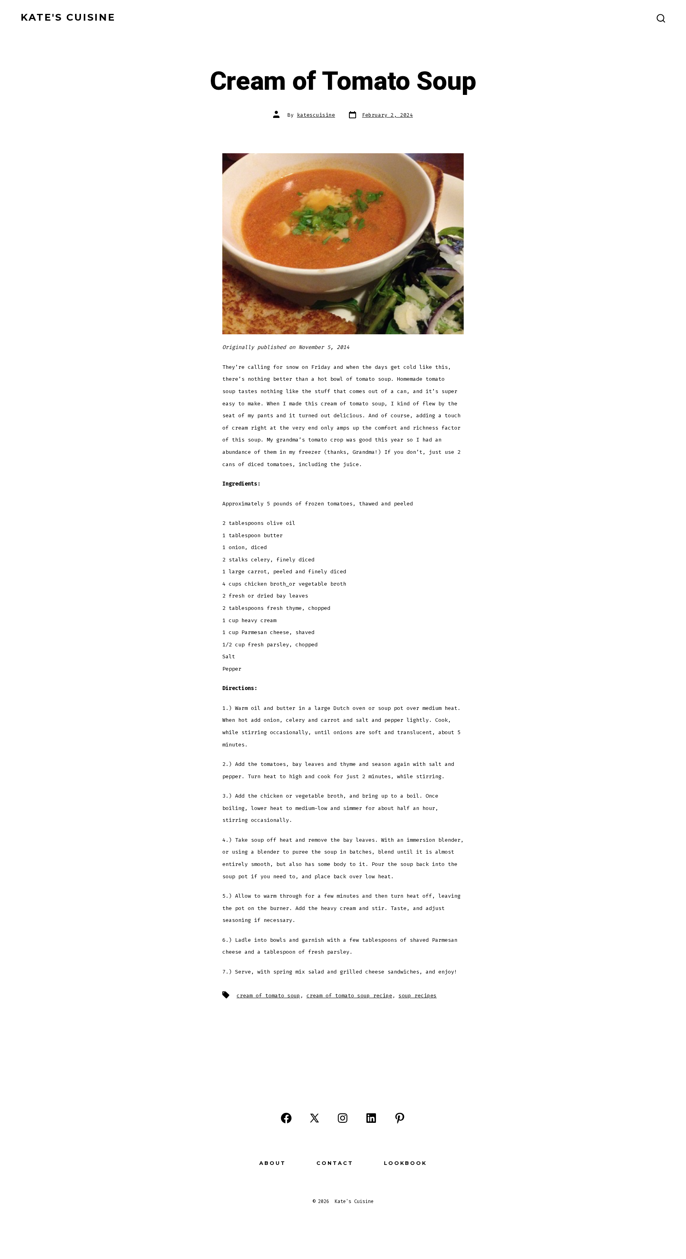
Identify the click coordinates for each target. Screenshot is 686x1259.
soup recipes (418, 995)
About (272, 1163)
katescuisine (316, 115)
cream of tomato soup (268, 995)
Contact (334, 1163)
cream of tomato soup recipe (349, 995)
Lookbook (405, 1163)
